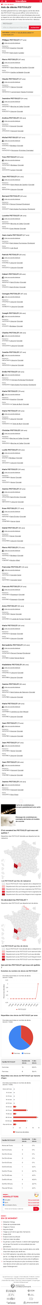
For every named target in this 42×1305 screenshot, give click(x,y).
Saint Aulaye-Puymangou (18, 209)
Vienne (13, 521)
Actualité (7, 1200)
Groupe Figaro (36, 1280)
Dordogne (26, 204)
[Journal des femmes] (11, 1291)
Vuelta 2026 (7, 1234)
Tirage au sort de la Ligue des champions (16, 1232)
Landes (21, 53)
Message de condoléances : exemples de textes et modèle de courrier (27, 819)
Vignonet (13, 126)
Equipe (16, 1276)
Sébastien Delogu (9, 1222)
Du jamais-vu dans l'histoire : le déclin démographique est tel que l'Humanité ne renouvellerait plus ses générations (21, 1244)
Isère (18, 521)
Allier (18, 560)
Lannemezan (15, 92)
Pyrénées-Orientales (26, 150)
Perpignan (14, 150)
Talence (13, 87)
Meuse (25, 712)
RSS (15, 1278)
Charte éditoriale (23, 1276)
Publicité (31, 1276)
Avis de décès (9, 4)
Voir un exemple (33, 1200)
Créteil (12, 658)
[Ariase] (11, 1303)
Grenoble (13, 575)
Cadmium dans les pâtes (11, 1239)
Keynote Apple (8, 1229)
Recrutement (21, 1278)
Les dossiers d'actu (10, 1205)
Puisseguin (14, 594)
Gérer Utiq (18, 1280)
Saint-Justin (14, 53)
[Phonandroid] (31, 1302)
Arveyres (13, 731)
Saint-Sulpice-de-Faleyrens (20, 692)
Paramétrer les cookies (8, 1280)
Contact (37, 1276)
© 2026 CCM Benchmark (21, 1282)
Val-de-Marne (19, 658)
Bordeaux (13, 146)
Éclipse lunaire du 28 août (11, 1237)
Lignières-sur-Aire (17, 712)
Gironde (20, 48)
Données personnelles (32, 1278)
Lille (12, 248)
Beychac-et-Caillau (17, 106)
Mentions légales (26, 1280)
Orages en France (9, 1227)
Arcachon (13, 48)
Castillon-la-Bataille (17, 72)
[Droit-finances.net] (31, 1295)
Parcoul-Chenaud (16, 204)
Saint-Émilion (15, 282)
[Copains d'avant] (11, 1299)
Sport (6, 1202)
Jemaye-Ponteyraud (18, 380)
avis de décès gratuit (24, 32)
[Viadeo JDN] (31, 1299)
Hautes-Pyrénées (27, 92)
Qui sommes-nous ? (8, 1276)
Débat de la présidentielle (11, 1224)
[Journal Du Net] (11, 1295)
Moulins (13, 560)
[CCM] (31, 1291)
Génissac (13, 634)
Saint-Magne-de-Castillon (19, 67)
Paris (12, 795)
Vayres (13, 477)
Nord (15, 248)
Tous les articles (9, 1278)
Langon (13, 170)
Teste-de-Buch (17, 404)
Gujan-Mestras (14, 228)
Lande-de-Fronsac (18, 619)
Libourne (13, 111)
